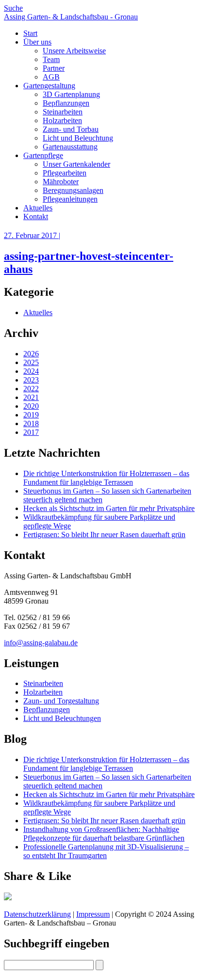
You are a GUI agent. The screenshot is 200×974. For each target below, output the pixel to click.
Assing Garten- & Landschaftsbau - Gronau (71, 17)
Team (51, 59)
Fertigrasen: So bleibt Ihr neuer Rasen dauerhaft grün (104, 534)
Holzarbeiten (62, 120)
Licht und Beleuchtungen (62, 718)
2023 (31, 380)
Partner (54, 68)
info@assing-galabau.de (41, 643)
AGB (51, 77)
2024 (31, 371)
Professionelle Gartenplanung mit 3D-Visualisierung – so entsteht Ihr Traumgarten (106, 851)
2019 (31, 415)
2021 (31, 397)
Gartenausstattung (70, 147)
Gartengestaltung (49, 85)
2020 (31, 406)
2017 (31, 432)
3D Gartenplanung (71, 94)
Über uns (37, 42)
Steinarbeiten (63, 112)
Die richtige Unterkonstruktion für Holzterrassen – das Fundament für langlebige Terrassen (106, 477)
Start (30, 33)
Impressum (93, 914)
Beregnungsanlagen (73, 190)
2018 (31, 423)
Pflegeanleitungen (70, 199)
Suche (13, 8)
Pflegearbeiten (64, 173)
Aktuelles (37, 208)
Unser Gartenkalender (76, 164)
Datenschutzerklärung (37, 914)
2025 (31, 362)
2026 (31, 354)
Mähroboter (61, 181)
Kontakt (35, 216)
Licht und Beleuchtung (78, 138)
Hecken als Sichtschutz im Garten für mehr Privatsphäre (109, 508)
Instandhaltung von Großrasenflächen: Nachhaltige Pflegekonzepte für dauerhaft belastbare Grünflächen (103, 833)
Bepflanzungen (66, 103)
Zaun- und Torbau (71, 129)
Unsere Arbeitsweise (74, 51)
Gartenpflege (43, 155)
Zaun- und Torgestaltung (61, 701)
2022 (31, 388)
